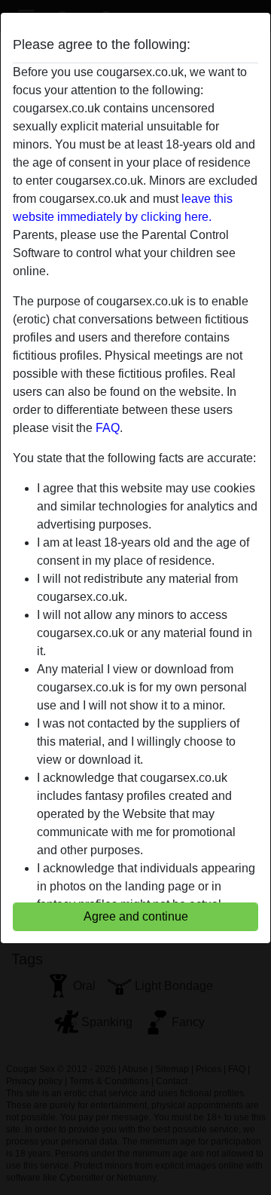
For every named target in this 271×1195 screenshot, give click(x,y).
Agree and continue (136, 916)
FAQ (108, 427)
